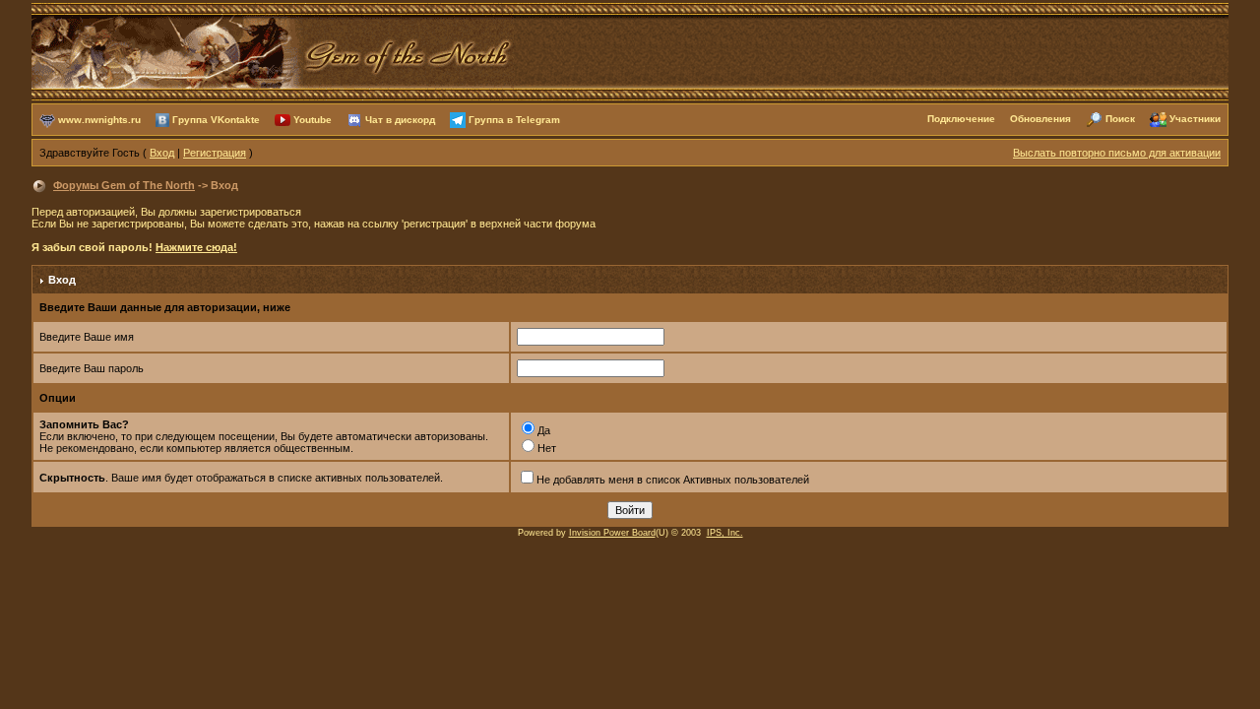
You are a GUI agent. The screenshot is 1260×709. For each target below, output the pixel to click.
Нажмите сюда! (196, 247)
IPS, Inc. (725, 533)
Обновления (1040, 118)
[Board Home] (273, 50)
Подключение (961, 118)
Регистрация (214, 153)
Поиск (1120, 118)
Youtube (312, 118)
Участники (1195, 118)
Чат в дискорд (400, 118)
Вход (162, 153)
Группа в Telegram (514, 118)
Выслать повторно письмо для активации (1117, 153)
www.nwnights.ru (99, 118)
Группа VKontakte (216, 118)
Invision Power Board (612, 533)
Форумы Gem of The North (124, 185)
